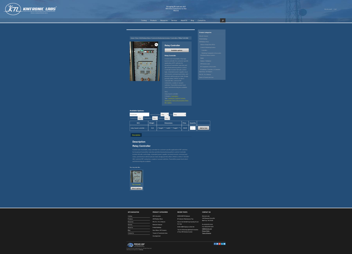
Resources (164, 20)
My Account (328, 9)
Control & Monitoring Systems (161, 38)
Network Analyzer (203, 36)
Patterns (161, 118)
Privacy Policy (206, 231)
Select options (136, 188)
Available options (176, 50)
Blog (192, 20)
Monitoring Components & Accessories (211, 53)
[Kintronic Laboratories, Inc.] (30, 9)
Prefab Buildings (203, 39)
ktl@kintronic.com (207, 229)
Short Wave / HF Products (205, 71)
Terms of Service (206, 233)
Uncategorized (156, 236)
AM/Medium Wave (145, 38)
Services (174, 20)
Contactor (171, 98)
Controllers (174, 38)
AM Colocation (157, 216)
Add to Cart (203, 128)
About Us (184, 20)
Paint (171, 114)
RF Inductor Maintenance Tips (185, 219)
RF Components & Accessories (208, 66)
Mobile (202, 58)
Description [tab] (136, 135)
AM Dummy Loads (205, 64)
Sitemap (141, 249)
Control (177, 98)
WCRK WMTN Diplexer (183, 216)
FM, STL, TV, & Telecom (205, 74)
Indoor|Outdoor (155, 114)
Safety (169, 102)
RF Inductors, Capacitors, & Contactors (210, 69)
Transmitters (148, 118)
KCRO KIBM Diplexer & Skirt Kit (185, 227)
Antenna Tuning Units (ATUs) (207, 44)
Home (132, 38)
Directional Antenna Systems (207, 55)
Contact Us (202, 20)
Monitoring (168, 100)
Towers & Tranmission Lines (206, 77)
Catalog (144, 20)
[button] (156, 44)
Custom (182, 98)
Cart (335, 9)
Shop (136, 38)
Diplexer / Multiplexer (205, 61)
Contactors (133, 118)
